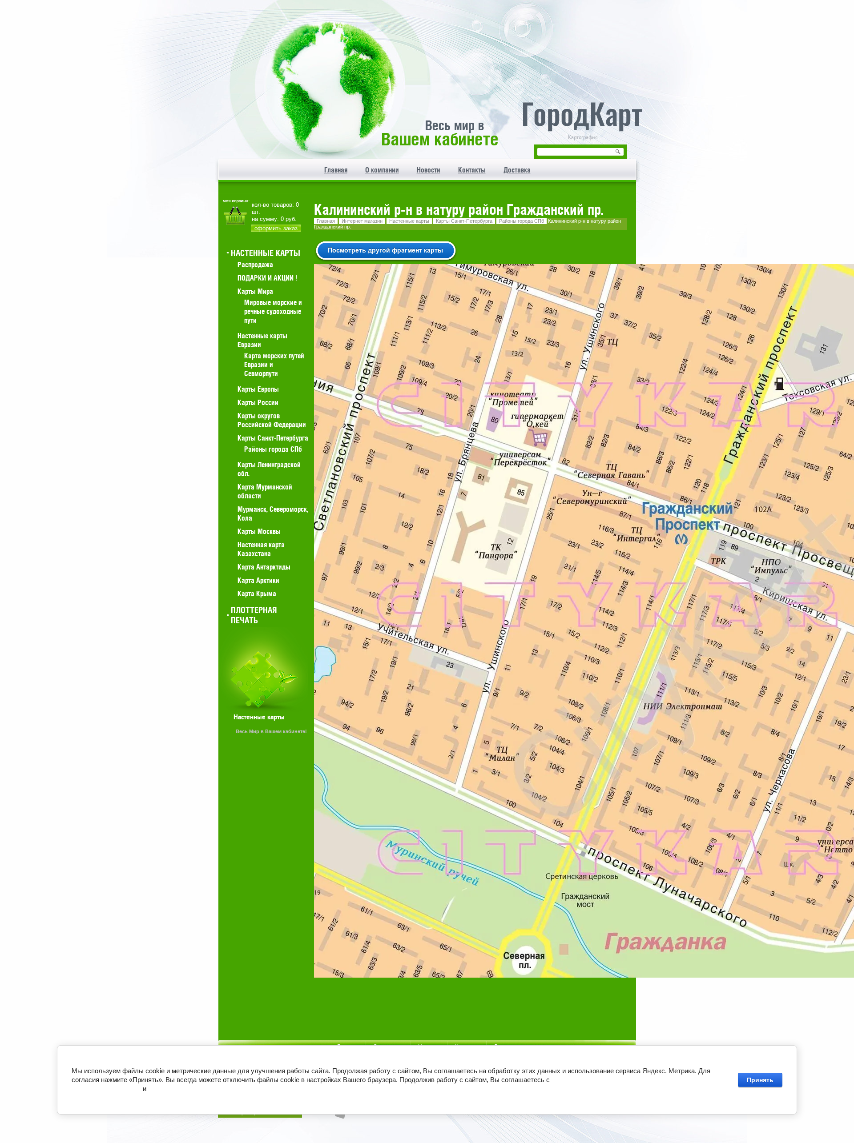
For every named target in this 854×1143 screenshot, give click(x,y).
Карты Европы (258, 389)
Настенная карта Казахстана (261, 549)
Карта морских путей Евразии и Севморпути (274, 364)
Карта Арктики (258, 580)
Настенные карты (409, 221)
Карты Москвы (259, 531)
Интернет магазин (362, 221)
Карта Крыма (257, 593)
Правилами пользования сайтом (197, 1088)
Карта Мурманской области (265, 491)
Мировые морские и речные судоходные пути (273, 311)
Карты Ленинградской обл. (269, 469)
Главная (326, 221)
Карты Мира (255, 291)
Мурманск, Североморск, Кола (273, 513)
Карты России (258, 402)
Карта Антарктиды (264, 566)
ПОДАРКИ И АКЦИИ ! (267, 277)
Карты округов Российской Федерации (272, 420)
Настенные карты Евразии (262, 340)
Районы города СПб (521, 221)
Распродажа (255, 264)
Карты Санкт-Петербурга (464, 221)
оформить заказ (276, 228)
